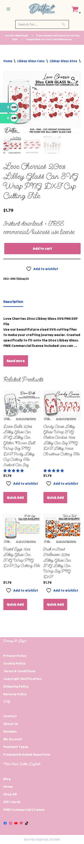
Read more (16, 361)
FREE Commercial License (23, 809)
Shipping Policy (16, 686)
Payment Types (15, 747)
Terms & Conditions (19, 671)
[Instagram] (10, 823)
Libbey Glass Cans (31, 61)
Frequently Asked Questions (26, 754)
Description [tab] (13, 301)
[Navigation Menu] (8, 9)
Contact (10, 716)
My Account (12, 739)
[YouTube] (16, 823)
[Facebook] (5, 823)
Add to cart (42, 248)
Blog (7, 779)
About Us (10, 724)
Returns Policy (15, 694)
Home (7, 61)
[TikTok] (26, 823)
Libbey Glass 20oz (63, 61)
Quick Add (15, 497)
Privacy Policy (14, 656)
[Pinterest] (21, 823)
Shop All (10, 794)
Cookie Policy (14, 663)
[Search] (64, 24)
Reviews (10, 731)
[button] (73, 79)
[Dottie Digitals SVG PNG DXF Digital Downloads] (42, 9)
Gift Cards (12, 802)
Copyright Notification (22, 679)
